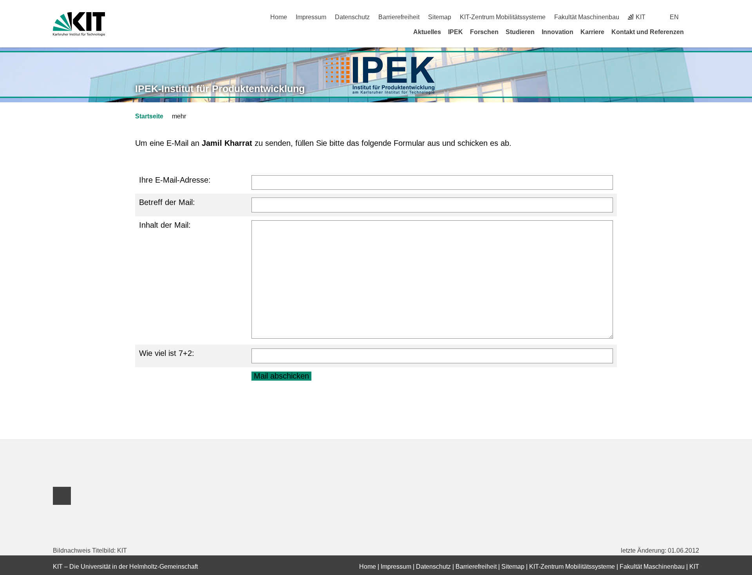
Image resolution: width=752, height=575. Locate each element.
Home (278, 17)
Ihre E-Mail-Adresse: (175, 180)
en (674, 17)
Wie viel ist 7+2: (166, 353)
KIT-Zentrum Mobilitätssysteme (503, 17)
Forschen (484, 32)
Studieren (520, 32)
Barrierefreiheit (398, 17)
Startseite (149, 116)
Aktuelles (427, 32)
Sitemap (439, 17)
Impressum (311, 17)
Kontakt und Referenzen (647, 32)
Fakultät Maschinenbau (586, 17)
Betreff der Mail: (167, 202)
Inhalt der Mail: (165, 225)
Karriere (592, 32)
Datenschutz (352, 17)
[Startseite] (696, 32)
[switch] (696, 17)
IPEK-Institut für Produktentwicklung (220, 88)
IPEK (455, 32)
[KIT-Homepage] (79, 24)
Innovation (557, 32)
